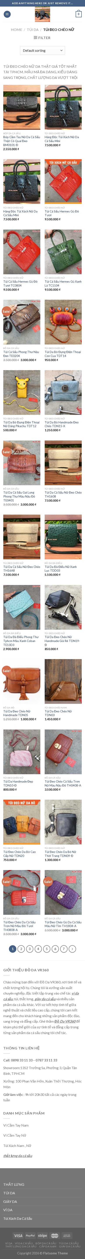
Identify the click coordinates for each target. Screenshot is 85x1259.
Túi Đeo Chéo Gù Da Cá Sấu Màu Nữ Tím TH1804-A (63, 924)
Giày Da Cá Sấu (70, 1246)
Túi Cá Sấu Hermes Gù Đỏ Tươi (62, 213)
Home (16, 29)
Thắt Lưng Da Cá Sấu (21, 1246)
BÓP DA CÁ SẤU (46, 1243)
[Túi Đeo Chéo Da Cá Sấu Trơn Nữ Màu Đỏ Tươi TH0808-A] (21, 892)
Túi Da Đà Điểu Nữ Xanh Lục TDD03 (61, 568)
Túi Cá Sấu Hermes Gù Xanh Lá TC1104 (63, 283)
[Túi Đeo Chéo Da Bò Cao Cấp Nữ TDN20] (21, 822)
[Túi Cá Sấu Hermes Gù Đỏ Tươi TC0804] (21, 252)
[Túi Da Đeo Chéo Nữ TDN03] (63, 681)
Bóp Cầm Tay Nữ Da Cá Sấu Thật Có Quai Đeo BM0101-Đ (21, 140)
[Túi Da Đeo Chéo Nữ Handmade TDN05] (21, 681)
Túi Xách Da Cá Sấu (17, 1218)
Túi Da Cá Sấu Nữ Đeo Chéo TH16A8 (21, 568)
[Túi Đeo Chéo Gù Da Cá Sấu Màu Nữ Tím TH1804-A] (63, 892)
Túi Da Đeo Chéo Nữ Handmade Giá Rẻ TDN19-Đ (62, 640)
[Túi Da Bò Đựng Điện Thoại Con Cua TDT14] (63, 322)
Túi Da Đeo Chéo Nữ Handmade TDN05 (16, 713)
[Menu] (7, 14)
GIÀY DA (10, 1201)
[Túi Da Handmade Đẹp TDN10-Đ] (21, 751)
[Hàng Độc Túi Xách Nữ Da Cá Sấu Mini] (63, 107)
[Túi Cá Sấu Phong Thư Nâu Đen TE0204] (21, 322)
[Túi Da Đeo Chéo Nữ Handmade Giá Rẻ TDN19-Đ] (63, 607)
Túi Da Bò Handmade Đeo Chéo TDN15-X (62, 424)
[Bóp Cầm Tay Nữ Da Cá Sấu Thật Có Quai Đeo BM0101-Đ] (21, 107)
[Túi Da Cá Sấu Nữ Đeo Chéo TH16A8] (21, 537)
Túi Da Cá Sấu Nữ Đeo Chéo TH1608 (63, 494)
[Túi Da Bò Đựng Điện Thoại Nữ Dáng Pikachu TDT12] (21, 392)
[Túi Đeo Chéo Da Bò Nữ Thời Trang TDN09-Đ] (63, 822)
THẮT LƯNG (13, 1184)
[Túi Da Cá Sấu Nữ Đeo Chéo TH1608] (63, 462)
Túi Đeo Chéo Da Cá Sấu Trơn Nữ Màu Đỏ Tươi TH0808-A (19, 926)
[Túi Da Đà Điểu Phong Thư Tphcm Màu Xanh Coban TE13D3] (21, 607)
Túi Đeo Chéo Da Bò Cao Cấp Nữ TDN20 (19, 854)
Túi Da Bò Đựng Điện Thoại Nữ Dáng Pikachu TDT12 (21, 424)
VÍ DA (7, 1210)
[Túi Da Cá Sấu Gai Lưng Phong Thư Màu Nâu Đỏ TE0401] (21, 462)
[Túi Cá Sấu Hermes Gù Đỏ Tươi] (63, 181)
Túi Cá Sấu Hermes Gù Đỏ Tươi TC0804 (20, 283)
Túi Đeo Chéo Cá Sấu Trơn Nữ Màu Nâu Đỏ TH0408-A (63, 783)
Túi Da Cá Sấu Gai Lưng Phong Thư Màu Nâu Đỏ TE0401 (19, 496)
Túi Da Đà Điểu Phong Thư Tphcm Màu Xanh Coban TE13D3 (21, 640)
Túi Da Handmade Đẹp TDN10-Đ (18, 783)
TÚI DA (33, 29)
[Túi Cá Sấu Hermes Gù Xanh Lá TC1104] (63, 252)
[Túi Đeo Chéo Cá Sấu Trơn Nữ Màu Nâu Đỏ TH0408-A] (63, 751)
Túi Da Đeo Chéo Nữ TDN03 (58, 713)
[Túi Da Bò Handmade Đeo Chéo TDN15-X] (63, 392)
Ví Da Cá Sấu (24, 1243)
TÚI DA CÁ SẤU (69, 1243)
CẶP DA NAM (47, 1246)
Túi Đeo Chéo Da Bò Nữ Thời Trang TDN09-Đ (60, 854)
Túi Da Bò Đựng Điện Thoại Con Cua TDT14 (63, 354)
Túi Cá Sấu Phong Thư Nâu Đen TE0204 (21, 354)
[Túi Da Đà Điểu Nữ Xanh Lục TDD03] (63, 537)
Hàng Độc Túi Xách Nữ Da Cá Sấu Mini (62, 139)
